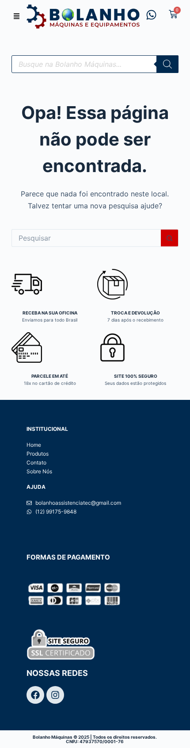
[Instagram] (55, 695)
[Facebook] (35, 695)
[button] (16, 17)
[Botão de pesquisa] (170, 238)
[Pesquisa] (167, 64)
